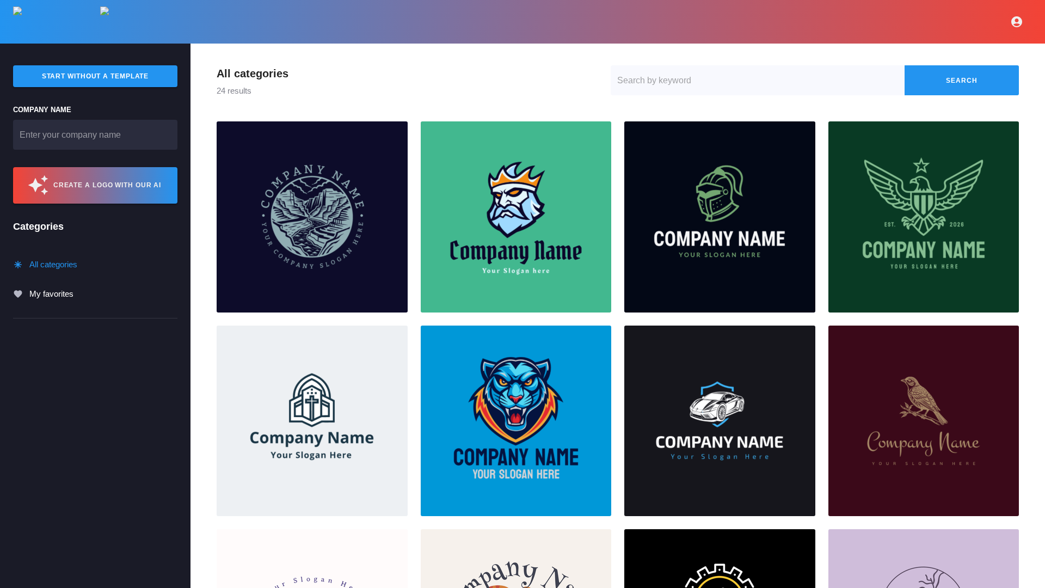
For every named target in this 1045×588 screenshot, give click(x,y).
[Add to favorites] (395, 134)
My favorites (51, 293)
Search (961, 80)
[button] (312, 217)
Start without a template (95, 76)
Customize (312, 216)
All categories (53, 264)
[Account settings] (1016, 22)
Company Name (42, 110)
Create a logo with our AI (107, 185)
